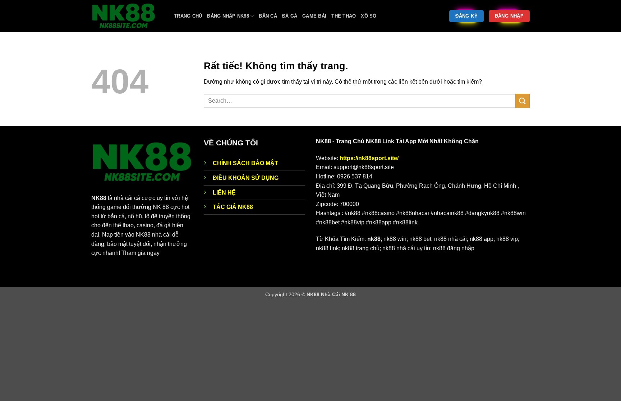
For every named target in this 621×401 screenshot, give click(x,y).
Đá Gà (289, 16)
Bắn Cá (268, 16)
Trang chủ (188, 16)
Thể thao (343, 16)
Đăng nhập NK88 (228, 16)
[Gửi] (522, 101)
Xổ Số (368, 16)
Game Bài (314, 16)
